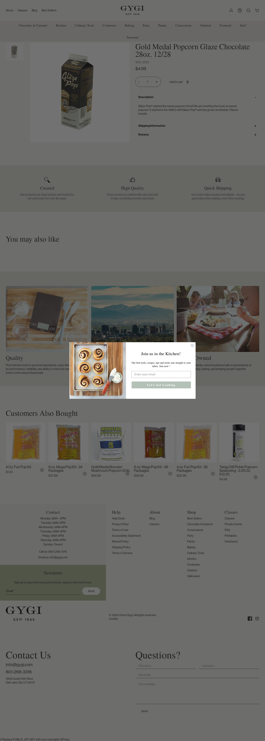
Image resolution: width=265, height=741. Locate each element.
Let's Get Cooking (161, 385)
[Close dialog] (192, 345)
